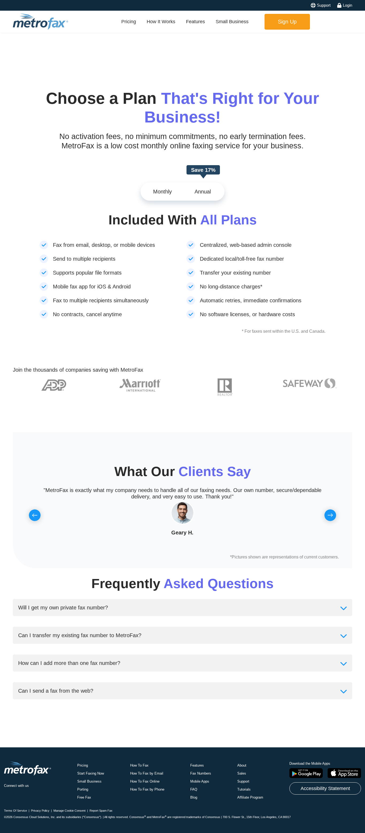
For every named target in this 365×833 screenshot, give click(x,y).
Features (195, 21)
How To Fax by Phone (147, 789)
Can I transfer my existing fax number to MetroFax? (79, 635)
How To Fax (139, 765)
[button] (35, 515)
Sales (241, 773)
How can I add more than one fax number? (69, 663)
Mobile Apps (199, 781)
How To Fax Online (145, 781)
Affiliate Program (250, 797)
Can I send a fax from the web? (55, 691)
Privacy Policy (40, 810)
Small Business (232, 21)
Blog (193, 797)
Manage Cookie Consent (69, 810)
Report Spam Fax (101, 810)
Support (243, 781)
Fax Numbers (200, 773)
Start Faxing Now (90, 773)
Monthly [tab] (162, 192)
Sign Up (287, 22)
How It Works (161, 21)
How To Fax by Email (146, 773)
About (241, 765)
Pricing (128, 21)
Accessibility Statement (325, 788)
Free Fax (84, 797)
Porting (82, 789)
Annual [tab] (203, 192)
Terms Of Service (15, 810)
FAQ (193, 789)
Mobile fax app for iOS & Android (92, 286)
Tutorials (244, 789)
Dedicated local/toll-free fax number (242, 259)
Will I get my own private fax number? (63, 607)
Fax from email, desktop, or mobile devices (104, 245)
